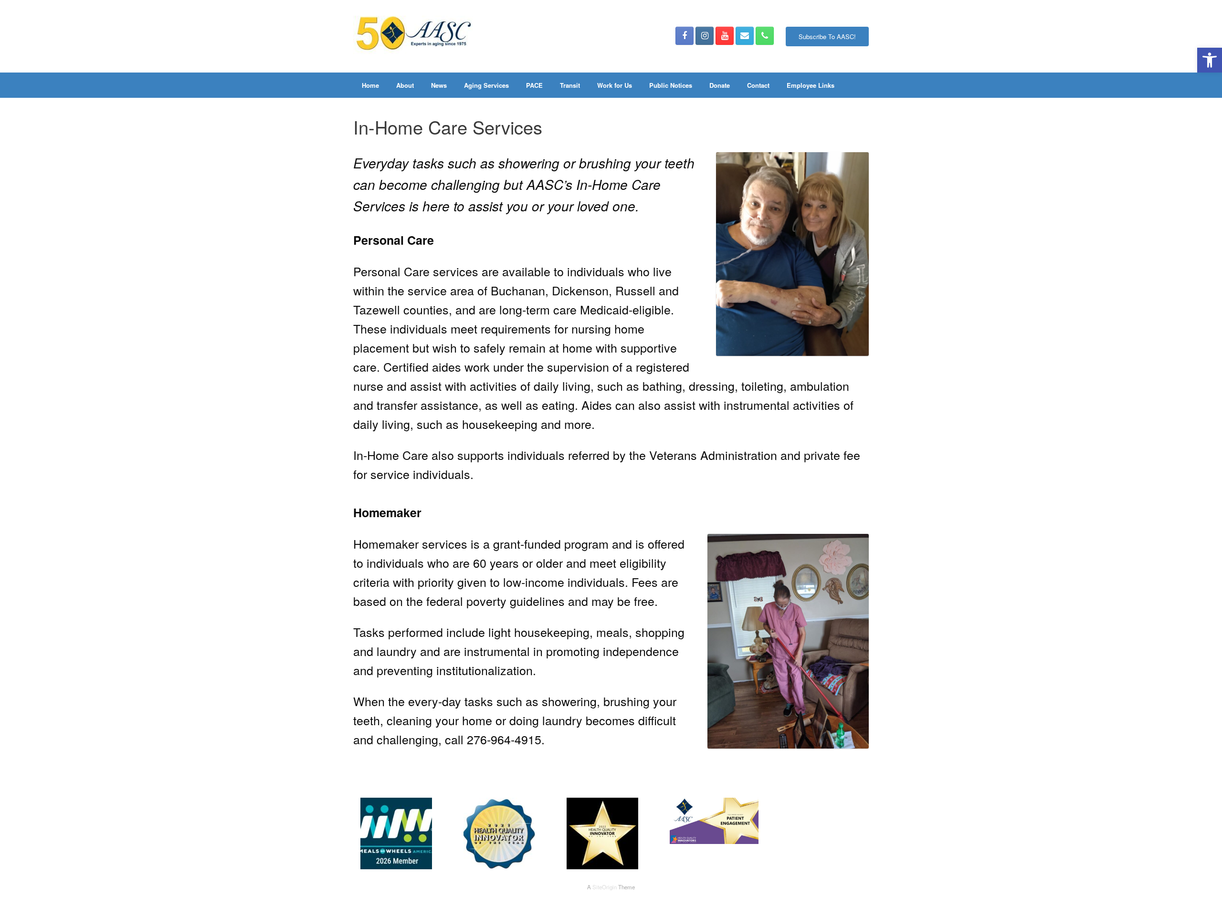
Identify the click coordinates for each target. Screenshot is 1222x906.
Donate (719, 85)
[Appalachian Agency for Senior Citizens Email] (745, 36)
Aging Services (486, 85)
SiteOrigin (604, 887)
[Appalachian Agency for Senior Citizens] (413, 36)
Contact (758, 85)
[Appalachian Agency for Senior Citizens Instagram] (704, 36)
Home (370, 85)
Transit (570, 85)
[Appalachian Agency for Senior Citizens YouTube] (725, 36)
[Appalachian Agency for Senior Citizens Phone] (765, 36)
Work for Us (614, 85)
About (405, 85)
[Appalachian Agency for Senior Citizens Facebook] (684, 36)
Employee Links (810, 85)
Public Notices (670, 85)
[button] (1209, 60)
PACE (534, 85)
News (439, 85)
